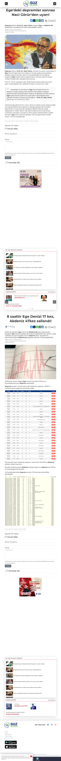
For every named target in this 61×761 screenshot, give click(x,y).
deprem (32, 336)
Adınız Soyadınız (11, 134)
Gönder (8, 157)
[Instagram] (55, 724)
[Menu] (54, 3)
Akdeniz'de (48, 25)
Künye (6, 731)
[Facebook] (47, 724)
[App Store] (30, 747)
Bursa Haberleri (34, 121)
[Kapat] (31, 756)
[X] (51, 724)
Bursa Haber (23, 529)
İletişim (6, 733)
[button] (6, 302)
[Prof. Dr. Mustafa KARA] (44, 298)
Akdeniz (21, 121)
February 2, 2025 (23, 99)
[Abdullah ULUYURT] (9, 706)
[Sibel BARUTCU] (9, 298)
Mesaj (7, 139)
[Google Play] (30, 742)
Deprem (8, 25)
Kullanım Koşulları (9, 737)
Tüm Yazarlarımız (51, 291)
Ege (40, 25)
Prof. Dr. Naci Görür (25, 25)
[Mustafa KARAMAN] (33, 706)
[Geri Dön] (6, 3)
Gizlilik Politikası (8, 736)
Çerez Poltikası (8, 734)
